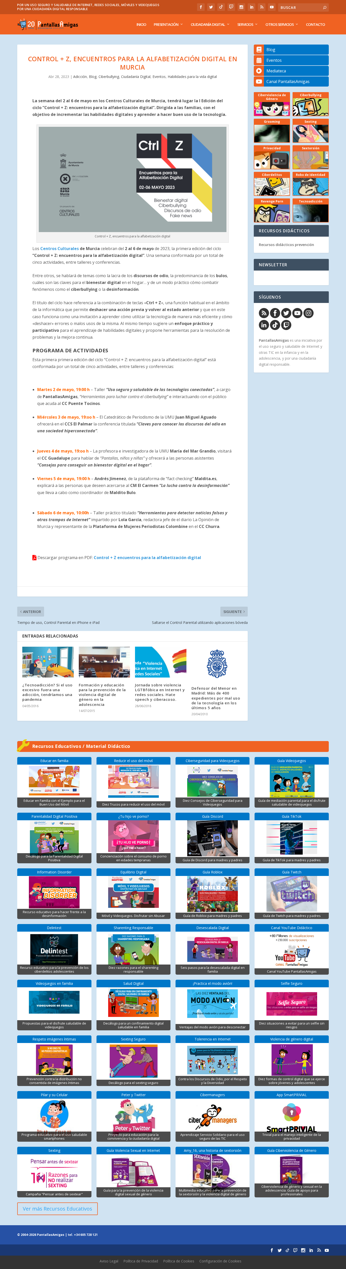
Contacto (315, 24)
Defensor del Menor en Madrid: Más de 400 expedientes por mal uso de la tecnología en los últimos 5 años (215, 698)
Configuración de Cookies (220, 1261)
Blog (93, 76)
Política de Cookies (178, 1261)
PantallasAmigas (274, 340)
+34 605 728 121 (86, 1235)
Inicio (141, 24)
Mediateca (276, 71)
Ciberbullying (109, 76)
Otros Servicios (279, 24)
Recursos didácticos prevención (286, 244)
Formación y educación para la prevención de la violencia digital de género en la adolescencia (102, 694)
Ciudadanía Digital (208, 24)
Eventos (159, 76)
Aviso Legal (109, 1261)
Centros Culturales (59, 248)
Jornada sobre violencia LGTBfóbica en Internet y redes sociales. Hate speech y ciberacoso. (160, 692)
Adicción (80, 76)
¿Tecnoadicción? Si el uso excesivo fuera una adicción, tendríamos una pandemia (47, 692)
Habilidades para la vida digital (192, 76)
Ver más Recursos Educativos (57, 1208)
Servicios (245, 24)
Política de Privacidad (140, 1261)
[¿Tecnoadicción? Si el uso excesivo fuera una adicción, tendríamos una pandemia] (48, 662)
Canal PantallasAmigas (288, 81)
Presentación (166, 24)
